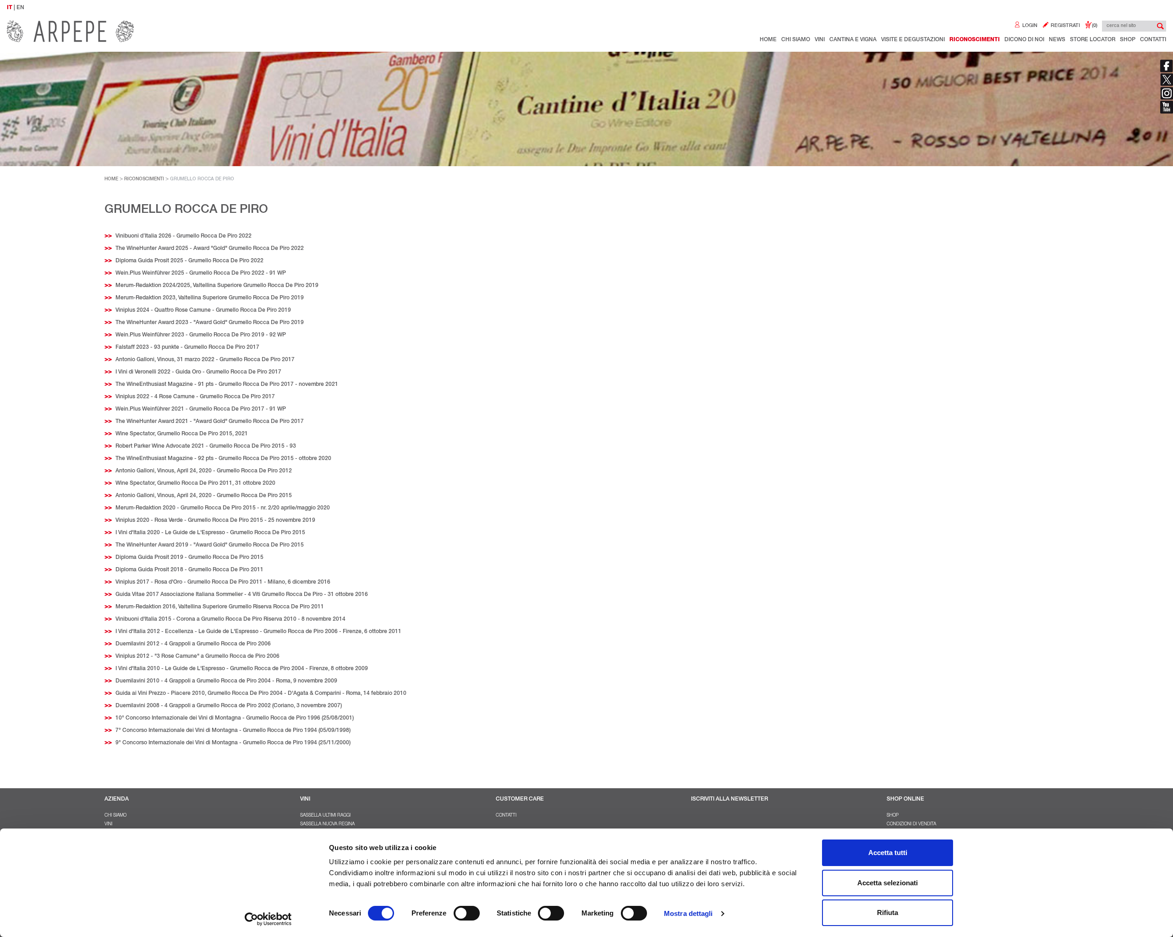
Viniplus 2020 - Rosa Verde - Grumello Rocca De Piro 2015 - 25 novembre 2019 (215, 520)
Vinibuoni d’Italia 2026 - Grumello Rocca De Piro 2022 (183, 236)
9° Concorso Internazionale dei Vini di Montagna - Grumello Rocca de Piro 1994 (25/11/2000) (233, 743)
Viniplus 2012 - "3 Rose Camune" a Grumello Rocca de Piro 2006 (197, 656)
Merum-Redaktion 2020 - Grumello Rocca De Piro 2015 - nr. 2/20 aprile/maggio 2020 (222, 508)
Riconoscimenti (974, 40)
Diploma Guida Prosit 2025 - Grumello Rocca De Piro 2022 (189, 261)
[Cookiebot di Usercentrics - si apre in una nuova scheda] (268, 919)
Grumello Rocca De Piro (202, 179)
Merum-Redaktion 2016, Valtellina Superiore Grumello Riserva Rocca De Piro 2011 (219, 607)
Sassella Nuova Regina (327, 824)
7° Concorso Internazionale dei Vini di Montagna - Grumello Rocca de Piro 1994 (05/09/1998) (233, 730)
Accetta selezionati (887, 883)
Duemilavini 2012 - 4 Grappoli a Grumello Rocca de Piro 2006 (193, 644)
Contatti (1153, 40)
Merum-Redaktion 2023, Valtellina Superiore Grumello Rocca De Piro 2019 (209, 298)
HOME (111, 179)
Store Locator (1092, 40)
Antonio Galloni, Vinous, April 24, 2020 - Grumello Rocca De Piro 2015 (203, 495)
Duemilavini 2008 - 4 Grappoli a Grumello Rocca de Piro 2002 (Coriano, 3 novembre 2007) (228, 706)
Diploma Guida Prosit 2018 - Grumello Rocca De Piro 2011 (189, 570)
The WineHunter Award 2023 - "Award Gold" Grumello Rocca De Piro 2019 (209, 322)
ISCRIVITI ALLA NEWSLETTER (729, 799)
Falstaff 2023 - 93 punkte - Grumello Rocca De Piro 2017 (187, 347)
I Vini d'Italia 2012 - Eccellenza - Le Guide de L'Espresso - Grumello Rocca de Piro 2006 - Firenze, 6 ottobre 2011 (258, 631)
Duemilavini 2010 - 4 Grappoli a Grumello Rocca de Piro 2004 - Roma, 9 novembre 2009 (226, 681)
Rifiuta (887, 912)
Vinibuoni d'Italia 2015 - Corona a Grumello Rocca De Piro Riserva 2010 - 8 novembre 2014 (230, 619)
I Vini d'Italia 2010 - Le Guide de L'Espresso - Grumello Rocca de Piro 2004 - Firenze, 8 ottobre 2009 (241, 669)
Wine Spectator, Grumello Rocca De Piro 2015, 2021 (181, 434)
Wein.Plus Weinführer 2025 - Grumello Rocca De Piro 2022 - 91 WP (200, 273)
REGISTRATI (1064, 25)
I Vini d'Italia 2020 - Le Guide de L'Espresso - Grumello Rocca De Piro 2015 (210, 533)
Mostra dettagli (688, 913)
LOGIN (1029, 25)
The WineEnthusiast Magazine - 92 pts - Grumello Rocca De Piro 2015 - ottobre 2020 (223, 458)
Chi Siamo (795, 40)
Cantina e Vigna (853, 40)
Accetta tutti (887, 852)
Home (768, 40)
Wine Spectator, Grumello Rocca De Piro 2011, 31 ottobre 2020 (195, 483)
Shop (1127, 40)
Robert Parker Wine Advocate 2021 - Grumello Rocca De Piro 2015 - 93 (205, 446)
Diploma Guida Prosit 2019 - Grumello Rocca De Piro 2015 (189, 557)
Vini (820, 40)
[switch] (467, 913)
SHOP (893, 815)
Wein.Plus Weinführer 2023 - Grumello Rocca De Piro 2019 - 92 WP (200, 335)
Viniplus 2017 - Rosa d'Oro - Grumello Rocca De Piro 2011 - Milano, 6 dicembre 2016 (222, 582)
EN (20, 8)
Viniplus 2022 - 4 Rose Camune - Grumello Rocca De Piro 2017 (195, 397)
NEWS (1057, 40)
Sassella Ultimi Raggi (325, 815)
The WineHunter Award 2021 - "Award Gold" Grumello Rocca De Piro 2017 (209, 421)
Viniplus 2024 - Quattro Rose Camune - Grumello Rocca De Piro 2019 (203, 310)
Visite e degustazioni (913, 40)
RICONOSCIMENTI (144, 179)
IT (9, 8)
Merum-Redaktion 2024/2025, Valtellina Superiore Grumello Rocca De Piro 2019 (216, 285)
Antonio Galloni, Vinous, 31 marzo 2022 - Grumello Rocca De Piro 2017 (205, 360)
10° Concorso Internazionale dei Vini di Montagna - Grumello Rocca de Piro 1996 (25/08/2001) (234, 718)
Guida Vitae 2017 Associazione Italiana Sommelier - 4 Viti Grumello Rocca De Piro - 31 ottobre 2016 (241, 594)
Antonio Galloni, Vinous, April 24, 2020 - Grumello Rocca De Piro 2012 (203, 471)
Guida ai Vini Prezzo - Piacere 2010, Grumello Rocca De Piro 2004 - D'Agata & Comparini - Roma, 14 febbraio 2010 (260, 693)
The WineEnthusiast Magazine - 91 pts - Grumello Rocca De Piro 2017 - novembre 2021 (226, 384)
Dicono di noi (1024, 40)
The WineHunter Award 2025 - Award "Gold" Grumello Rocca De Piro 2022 (209, 248)
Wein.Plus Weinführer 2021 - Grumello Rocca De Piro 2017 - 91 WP (200, 409)
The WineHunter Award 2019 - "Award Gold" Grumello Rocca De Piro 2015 (209, 545)
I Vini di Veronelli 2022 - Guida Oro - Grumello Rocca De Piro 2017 (198, 372)
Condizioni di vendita (911, 824)
